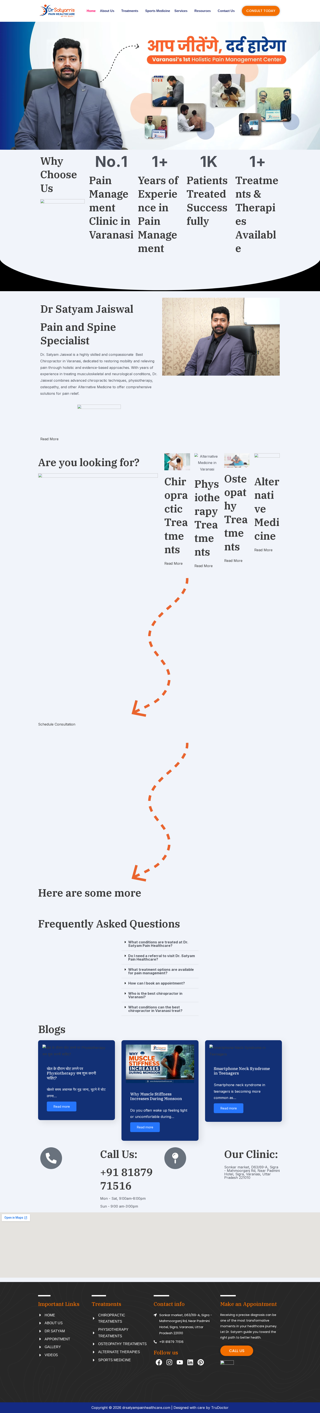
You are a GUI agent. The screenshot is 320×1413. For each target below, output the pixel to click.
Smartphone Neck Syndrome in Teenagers (242, 1071)
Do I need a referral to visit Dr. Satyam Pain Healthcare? (161, 957)
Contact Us (226, 11)
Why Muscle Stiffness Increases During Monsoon (156, 1096)
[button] (159, 944)
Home (91, 11)
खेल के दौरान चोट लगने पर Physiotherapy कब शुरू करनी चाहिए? (71, 1073)
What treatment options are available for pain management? (161, 971)
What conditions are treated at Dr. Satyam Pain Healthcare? (158, 944)
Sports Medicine (157, 11)
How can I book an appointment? (156, 983)
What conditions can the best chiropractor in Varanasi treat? (155, 1009)
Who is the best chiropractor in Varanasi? (155, 995)
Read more (61, 1106)
